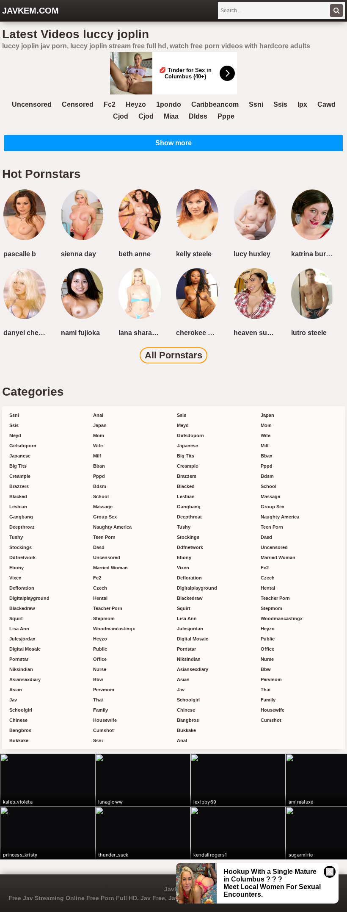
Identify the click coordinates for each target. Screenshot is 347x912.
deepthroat (21, 526)
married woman (110, 567)
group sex (105, 516)
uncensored (32, 104)
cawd (326, 104)
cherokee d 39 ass (199, 332)
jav (13, 699)
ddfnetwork (22, 557)
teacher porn (107, 608)
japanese (19, 455)
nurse (99, 669)
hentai (100, 598)
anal (98, 415)
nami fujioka (80, 332)
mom (98, 435)
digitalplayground (29, 598)
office (100, 659)
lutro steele (309, 332)
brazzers (19, 486)
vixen (15, 577)
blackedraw (22, 608)
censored (78, 104)
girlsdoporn (22, 445)
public (100, 648)
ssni (256, 104)
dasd (99, 547)
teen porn (104, 537)
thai (98, 699)
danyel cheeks (26, 332)
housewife (105, 720)
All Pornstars (173, 355)
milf (97, 455)
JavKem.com (30, 10)
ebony (16, 567)
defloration (21, 587)
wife (98, 445)
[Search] (336, 10)
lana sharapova (141, 332)
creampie (19, 476)
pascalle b (19, 254)
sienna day (78, 254)
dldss (198, 116)
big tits (18, 465)
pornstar (18, 659)
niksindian (21, 669)
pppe (226, 116)
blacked (18, 496)
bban (99, 465)
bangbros (20, 730)
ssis (280, 104)
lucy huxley (252, 254)
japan (100, 425)
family (100, 709)
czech (100, 587)
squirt (16, 618)
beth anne (134, 254)
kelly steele (194, 254)
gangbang (21, 516)
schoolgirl (20, 709)
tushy (16, 537)
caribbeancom (215, 104)
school (101, 496)
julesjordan (22, 638)
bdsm (99, 486)
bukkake (18, 740)
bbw (98, 679)
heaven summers (256, 332)
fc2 (110, 104)
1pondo (168, 104)
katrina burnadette (314, 254)
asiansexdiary (25, 679)
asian (15, 689)
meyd (15, 435)
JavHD (173, 889)
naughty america (112, 526)
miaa (171, 116)
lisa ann (19, 628)
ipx (302, 104)
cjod (120, 116)
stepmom (104, 618)
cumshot (103, 730)
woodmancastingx (114, 628)
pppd (99, 476)
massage (103, 506)
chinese (18, 720)
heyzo (136, 104)
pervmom (103, 689)
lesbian (18, 506)
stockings (20, 547)
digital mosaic (25, 648)
